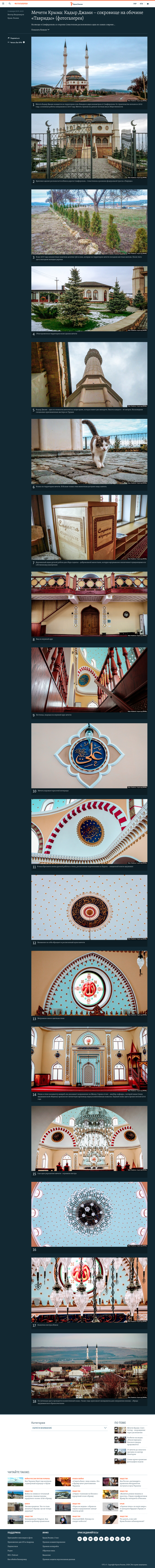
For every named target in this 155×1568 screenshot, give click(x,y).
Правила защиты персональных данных (59, 1559)
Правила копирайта (51, 1546)
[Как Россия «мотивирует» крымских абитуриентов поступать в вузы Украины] (110, 1481)
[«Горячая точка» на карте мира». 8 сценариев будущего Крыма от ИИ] (110, 1506)
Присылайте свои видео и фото (20, 1538)
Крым (122, 1504)
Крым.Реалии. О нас (51, 1538)
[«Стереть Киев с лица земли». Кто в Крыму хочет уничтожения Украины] (63, 1481)
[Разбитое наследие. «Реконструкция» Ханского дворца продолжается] (120, 1440)
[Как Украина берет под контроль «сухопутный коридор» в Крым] (15, 1481)
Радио (10, 1551)
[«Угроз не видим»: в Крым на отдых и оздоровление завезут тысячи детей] (63, 1506)
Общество (124, 1479)
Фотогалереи (21, 4)
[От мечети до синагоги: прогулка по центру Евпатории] (120, 1452)
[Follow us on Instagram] (96, 1539)
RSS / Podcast (13, 1555)
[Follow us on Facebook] (80, 1539)
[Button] (14, 39)
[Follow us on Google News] (101, 1539)
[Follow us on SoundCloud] (112, 1539)
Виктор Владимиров (16, 15)
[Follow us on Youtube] (90, 1539)
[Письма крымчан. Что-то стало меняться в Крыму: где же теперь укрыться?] (15, 1506)
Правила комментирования (54, 1542)
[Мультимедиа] (148, 3)
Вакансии (47, 1555)
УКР (135, 4)
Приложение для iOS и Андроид (21, 1542)
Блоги (27, 1504)
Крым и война (78, 1479)
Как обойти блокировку (17, 1559)
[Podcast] (123, 1539)
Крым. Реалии (13, 18)
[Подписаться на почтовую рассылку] (128, 1539)
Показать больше (39, 30)
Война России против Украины (37, 1479)
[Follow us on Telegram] (106, 1539)
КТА (141, 4)
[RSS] (117, 1539)
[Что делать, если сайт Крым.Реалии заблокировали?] (110, 1519)
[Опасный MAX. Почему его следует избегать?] (63, 1519)
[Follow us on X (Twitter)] (85, 1539)
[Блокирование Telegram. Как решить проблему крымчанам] (15, 1519)
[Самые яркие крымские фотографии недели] (120, 1461)
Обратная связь (49, 1551)
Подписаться (13, 1546)
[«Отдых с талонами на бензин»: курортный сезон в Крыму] (63, 1494)
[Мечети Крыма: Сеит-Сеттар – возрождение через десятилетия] (120, 1430)
